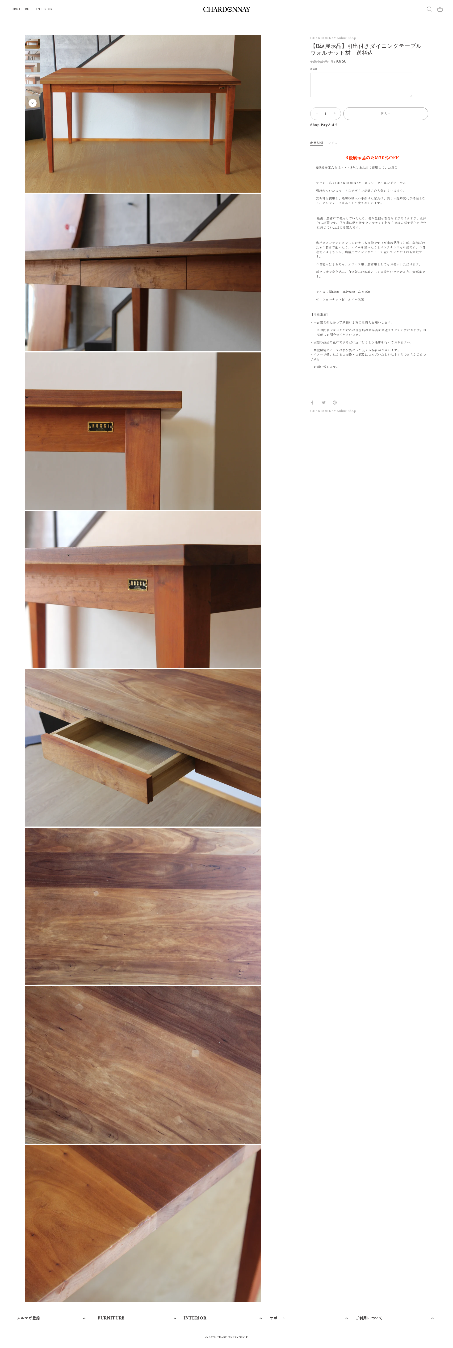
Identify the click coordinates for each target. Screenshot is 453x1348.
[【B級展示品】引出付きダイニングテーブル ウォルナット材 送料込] (32, 44)
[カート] (440, 9)
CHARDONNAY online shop (333, 38)
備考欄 (314, 69)
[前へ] (32, 32)
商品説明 (316, 143)
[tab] (319, 143)
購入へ (386, 114)
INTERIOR (44, 9)
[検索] (429, 9)
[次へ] (32, 103)
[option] (32, 44)
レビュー (334, 143)
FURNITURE (19, 9)
